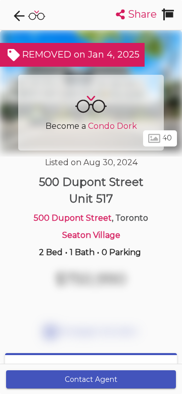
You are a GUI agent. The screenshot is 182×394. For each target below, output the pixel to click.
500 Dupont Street (73, 218)
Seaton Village (91, 235)
